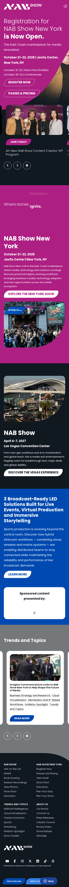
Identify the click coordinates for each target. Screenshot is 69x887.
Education (10, 796)
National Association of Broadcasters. (22, 866)
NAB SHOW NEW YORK (49, 764)
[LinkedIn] (37, 861)
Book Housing (12, 778)
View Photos (11, 787)
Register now (19, 82)
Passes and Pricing (47, 773)
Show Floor (10, 791)
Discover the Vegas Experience (33, 472)
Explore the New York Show (31, 294)
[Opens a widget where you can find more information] (48, 881)
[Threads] (53, 861)
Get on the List (12, 769)
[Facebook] (15, 861)
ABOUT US (42, 804)
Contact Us (43, 813)
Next (19, 165)
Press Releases (45, 817)
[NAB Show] (27, 7)
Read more (24, 719)
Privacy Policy (44, 826)
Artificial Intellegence (16, 808)
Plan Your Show (45, 796)
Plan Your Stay (44, 791)
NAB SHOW (10, 764)
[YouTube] (7, 861)
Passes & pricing (21, 93)
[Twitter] (30, 861)
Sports (8, 822)
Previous (8, 165)
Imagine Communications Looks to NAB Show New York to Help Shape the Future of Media (34, 687)
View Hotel (42, 778)
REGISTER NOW (14, 881)
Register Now (44, 769)
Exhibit (7, 773)
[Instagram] (22, 861)
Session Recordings (15, 782)
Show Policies (44, 831)
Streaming (10, 826)
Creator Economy (14, 817)
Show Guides (11, 835)
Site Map (41, 835)
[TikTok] (45, 861)
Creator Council (45, 822)
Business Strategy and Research (30, 695)
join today (18, 142)
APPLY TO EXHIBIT (38, 881)
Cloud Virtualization (15, 813)
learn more (17, 574)
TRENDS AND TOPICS (16, 804)
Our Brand (42, 808)
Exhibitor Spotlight (36, 704)
